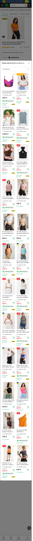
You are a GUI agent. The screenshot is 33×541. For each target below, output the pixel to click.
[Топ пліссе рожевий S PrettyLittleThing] (8, 81)
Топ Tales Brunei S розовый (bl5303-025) (23, 197)
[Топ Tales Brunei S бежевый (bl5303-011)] (23, 222)
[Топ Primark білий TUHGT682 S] (8, 286)
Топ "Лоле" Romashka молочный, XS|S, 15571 (8, 331)
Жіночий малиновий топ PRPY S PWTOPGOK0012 (22, 401)
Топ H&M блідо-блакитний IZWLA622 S (23, 128)
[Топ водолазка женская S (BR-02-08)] (23, 321)
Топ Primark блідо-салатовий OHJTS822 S (23, 296)
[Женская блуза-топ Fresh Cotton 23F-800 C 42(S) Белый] (8, 117)
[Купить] (13, 97)
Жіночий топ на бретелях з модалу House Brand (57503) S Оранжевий (8, 464)
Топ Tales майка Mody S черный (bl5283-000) (8, 401)
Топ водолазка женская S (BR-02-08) (23, 331)
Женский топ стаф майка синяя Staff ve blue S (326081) (22, 366)
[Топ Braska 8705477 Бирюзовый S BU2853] (23, 251)
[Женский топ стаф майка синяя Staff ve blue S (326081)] (23, 355)
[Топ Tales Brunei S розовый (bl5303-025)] (23, 187)
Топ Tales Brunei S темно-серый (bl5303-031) (23, 464)
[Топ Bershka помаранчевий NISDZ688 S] (8, 251)
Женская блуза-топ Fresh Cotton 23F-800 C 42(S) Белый (8, 128)
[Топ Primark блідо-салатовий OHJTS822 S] (23, 286)
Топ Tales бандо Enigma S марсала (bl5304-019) (7, 431)
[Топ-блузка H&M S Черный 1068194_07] (23, 152)
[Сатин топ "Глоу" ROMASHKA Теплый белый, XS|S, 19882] (8, 355)
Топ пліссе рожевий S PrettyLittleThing (8, 92)
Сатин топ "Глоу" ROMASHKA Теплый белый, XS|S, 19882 (8, 366)
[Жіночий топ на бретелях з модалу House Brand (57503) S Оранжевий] (8, 453)
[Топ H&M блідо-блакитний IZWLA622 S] (23, 117)
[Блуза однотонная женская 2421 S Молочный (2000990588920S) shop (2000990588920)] (23, 81)
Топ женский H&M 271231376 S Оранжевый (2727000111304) (22, 431)
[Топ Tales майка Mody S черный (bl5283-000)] (8, 390)
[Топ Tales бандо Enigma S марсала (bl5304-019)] (8, 420)
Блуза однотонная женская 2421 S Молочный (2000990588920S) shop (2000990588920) (22, 92)
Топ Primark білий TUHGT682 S (7, 296)
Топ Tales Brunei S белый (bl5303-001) (7, 232)
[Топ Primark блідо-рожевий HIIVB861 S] (8, 187)
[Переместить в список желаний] (13, 74)
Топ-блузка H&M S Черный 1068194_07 (22, 163)
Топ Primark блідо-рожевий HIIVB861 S (8, 197)
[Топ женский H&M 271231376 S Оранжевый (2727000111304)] (23, 420)
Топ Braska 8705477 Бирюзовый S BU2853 (23, 262)
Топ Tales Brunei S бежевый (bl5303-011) (23, 232)
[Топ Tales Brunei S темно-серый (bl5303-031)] (23, 453)
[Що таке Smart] (13, 104)
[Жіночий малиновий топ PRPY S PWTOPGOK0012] (23, 390)
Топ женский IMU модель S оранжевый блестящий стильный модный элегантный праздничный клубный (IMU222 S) (8, 163)
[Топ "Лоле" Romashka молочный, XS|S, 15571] (8, 321)
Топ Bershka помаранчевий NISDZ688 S (6, 262)
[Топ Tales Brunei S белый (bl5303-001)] (8, 222)
